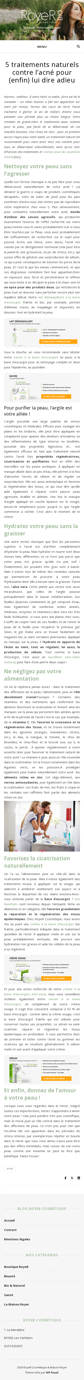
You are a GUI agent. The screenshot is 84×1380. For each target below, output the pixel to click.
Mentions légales (17, 1239)
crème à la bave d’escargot (52, 924)
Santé (8, 1295)
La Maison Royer (16, 1304)
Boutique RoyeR (16, 1267)
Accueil (9, 1220)
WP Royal (52, 1372)
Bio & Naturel (14, 1285)
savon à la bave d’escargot (35, 357)
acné (10, 1168)
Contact (10, 1230)
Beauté (9, 1276)
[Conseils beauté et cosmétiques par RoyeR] (42, 16)
